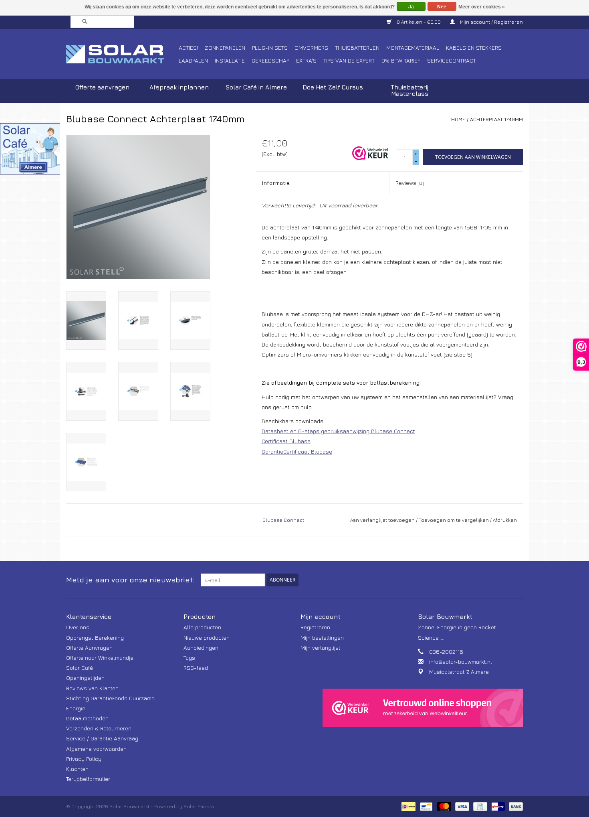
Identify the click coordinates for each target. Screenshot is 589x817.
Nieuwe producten (207, 637)
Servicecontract (451, 60)
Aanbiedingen (201, 647)
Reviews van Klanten (92, 688)
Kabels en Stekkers (474, 47)
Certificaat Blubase (286, 441)
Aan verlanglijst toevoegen (382, 520)
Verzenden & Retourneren (98, 728)
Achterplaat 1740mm (496, 119)
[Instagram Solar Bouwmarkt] (516, 580)
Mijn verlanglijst (321, 647)
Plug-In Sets (270, 47)
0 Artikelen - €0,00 (418, 22)
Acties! (188, 47)
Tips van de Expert (349, 60)
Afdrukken (505, 520)
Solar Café (79, 667)
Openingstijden (85, 677)
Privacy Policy (83, 758)
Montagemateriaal (412, 47)
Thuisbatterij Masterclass (409, 90)
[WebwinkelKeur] (423, 708)
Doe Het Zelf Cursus (333, 87)
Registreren (315, 627)
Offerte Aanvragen (89, 647)
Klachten (77, 768)
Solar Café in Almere (256, 87)
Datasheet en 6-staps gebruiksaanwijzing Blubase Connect (338, 431)
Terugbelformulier (88, 778)
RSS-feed (196, 667)
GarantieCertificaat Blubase (297, 451)
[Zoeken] (82, 21)
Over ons (77, 627)
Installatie (230, 60)
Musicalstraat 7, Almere (459, 671)
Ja (411, 7)
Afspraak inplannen (179, 87)
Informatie (276, 182)
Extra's (306, 60)
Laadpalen (193, 60)
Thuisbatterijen (357, 47)
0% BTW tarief (400, 60)
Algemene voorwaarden (96, 748)
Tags (189, 657)
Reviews (409, 182)
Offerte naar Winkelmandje (99, 657)
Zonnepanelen (225, 47)
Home (458, 119)
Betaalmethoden (87, 718)
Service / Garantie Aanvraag (102, 738)
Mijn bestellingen (322, 637)
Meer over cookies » (481, 7)
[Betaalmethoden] (407, 806)
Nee (441, 7)
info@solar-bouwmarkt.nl (460, 661)
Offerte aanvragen (102, 87)
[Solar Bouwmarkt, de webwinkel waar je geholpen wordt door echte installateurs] (121, 54)
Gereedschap (270, 60)
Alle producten (202, 627)
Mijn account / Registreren (491, 22)
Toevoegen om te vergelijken (454, 520)
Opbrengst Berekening (95, 637)
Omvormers (311, 47)
